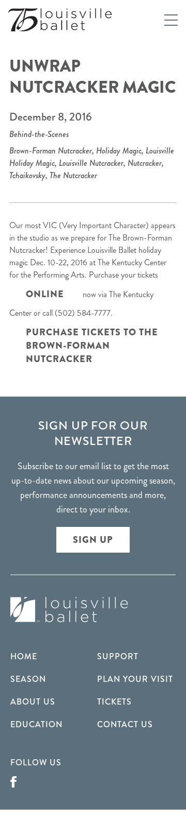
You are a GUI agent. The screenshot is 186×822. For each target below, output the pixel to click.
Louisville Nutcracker (91, 163)
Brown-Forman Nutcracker (50, 151)
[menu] (171, 20)
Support (117, 656)
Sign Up (93, 539)
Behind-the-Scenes (39, 134)
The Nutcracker (73, 175)
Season (28, 679)
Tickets (114, 702)
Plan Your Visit (135, 679)
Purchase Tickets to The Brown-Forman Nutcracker (92, 346)
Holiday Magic (119, 151)
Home (23, 656)
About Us (32, 702)
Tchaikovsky (27, 175)
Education (36, 724)
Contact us (125, 724)
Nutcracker (145, 163)
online (45, 294)
